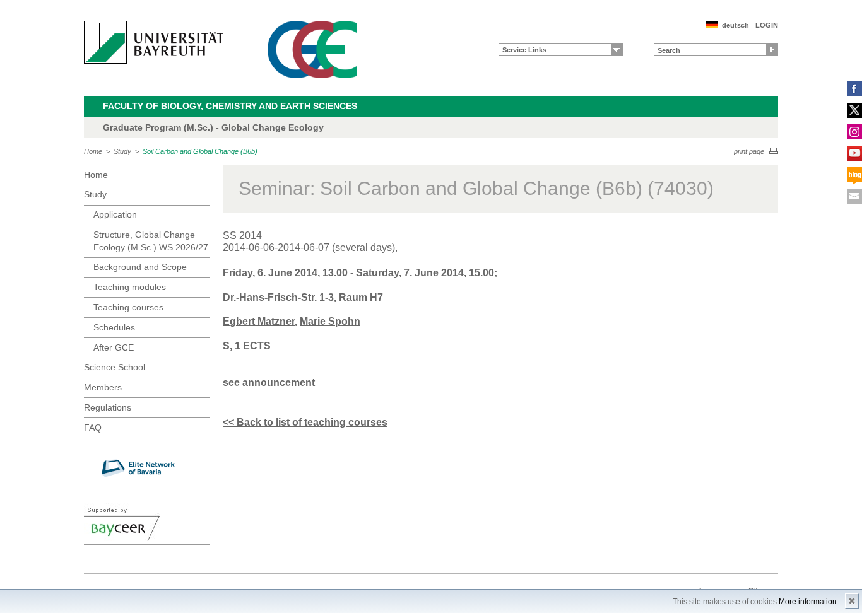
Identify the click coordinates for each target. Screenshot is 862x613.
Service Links (524, 50)
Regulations (107, 407)
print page (749, 151)
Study (122, 151)
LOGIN (766, 25)
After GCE (113, 347)
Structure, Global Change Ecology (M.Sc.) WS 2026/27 (150, 241)
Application (115, 214)
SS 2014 (242, 235)
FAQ (93, 428)
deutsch (735, 25)
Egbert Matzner (259, 321)
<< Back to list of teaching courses (305, 422)
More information (808, 601)
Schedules (114, 327)
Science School (114, 367)
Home (93, 151)
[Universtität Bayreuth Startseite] (153, 42)
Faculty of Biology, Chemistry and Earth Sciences (230, 106)
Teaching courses (128, 307)
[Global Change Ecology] (312, 49)
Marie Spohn (330, 321)
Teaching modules (129, 287)
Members (103, 387)
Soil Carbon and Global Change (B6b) (200, 151)
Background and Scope (140, 267)
